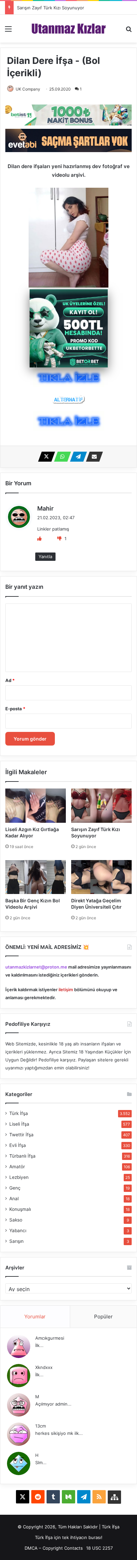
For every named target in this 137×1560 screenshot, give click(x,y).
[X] (44, 457)
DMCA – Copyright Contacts (54, 1548)
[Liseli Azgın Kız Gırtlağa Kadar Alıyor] (35, 805)
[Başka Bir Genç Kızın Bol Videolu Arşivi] (35, 877)
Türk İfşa (18, 1113)
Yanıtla (45, 556)
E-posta (15, 708)
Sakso (15, 1220)
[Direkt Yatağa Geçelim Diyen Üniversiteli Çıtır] (101, 877)
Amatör (17, 1166)
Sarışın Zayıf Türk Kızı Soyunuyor (50, 7)
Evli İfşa (17, 1145)
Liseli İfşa (19, 1124)
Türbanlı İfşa (22, 1156)
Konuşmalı (20, 1209)
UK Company (28, 89)
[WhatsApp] (60, 457)
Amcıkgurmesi (49, 1338)
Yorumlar (35, 1316)
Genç (15, 1188)
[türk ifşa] (69, 28)
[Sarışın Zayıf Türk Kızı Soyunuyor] (101, 805)
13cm (40, 1426)
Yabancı (17, 1230)
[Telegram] (76, 457)
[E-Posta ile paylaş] (92, 457)
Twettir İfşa (21, 1134)
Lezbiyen (19, 1177)
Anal (14, 1198)
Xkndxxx (44, 1367)
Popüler (103, 1316)
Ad (10, 680)
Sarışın (16, 1241)
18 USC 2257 (99, 1548)
